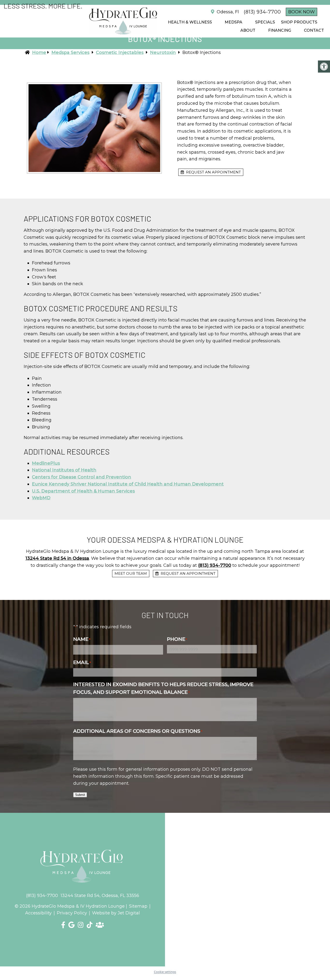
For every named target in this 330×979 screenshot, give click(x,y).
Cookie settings (165, 972)
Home (39, 52)
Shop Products (299, 22)
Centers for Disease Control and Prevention (81, 477)
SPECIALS (265, 22)
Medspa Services (70, 52)
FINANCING (279, 30)
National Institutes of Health (64, 470)
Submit (80, 795)
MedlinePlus (46, 463)
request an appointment (213, 172)
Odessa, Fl (227, 12)
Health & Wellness (190, 22)
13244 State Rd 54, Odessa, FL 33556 (100, 895)
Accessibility (38, 913)
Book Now (301, 12)
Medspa (233, 22)
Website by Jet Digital (116, 913)
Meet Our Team (131, 573)
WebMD (41, 498)
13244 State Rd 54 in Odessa (57, 558)
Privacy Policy (72, 913)
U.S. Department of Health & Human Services (83, 491)
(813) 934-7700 (262, 12)
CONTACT (314, 30)
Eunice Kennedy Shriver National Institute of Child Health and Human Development (128, 484)
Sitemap (138, 906)
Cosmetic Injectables (119, 52)
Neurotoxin (163, 52)
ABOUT (247, 30)
